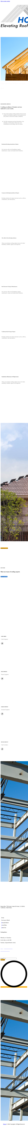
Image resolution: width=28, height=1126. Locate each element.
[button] (4, 548)
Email (2, 958)
